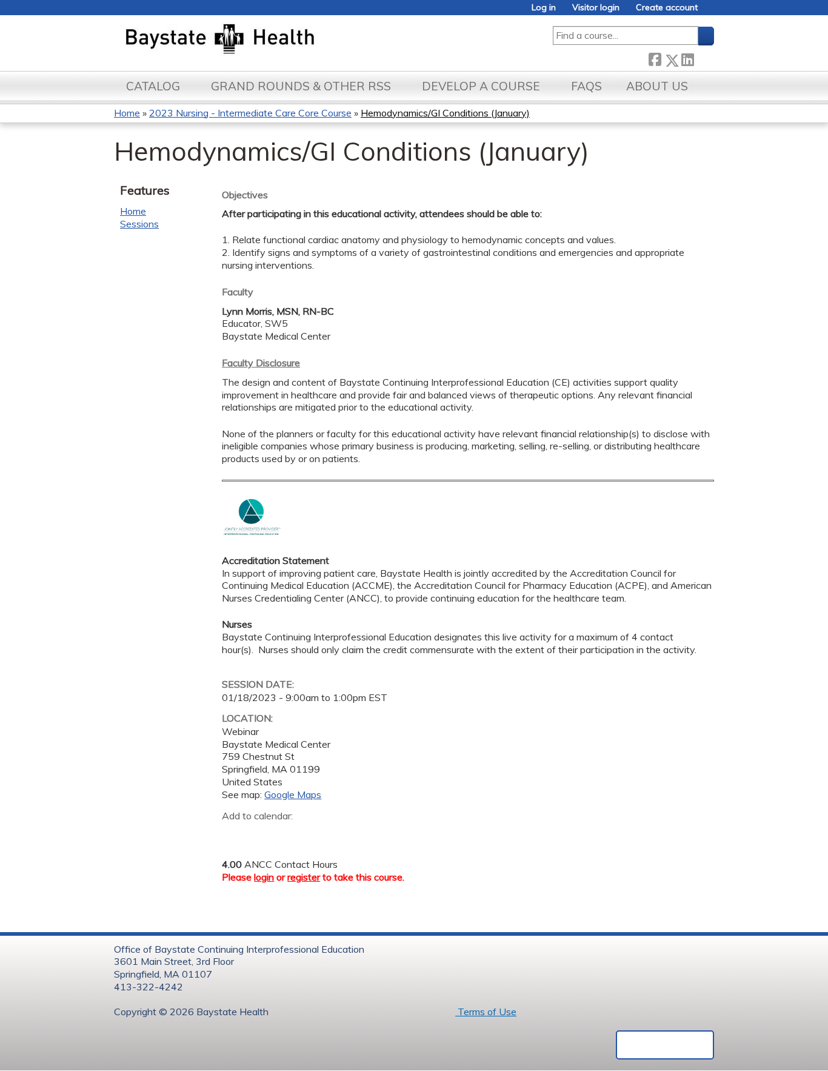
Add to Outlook (317, 834)
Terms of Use (485, 1012)
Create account (667, 7)
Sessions (139, 224)
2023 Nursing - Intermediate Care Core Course (250, 113)
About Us (657, 86)
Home (127, 113)
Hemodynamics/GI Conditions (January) (445, 113)
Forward (704, 58)
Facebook (655, 58)
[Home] (276, 40)
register (303, 877)
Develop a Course (481, 86)
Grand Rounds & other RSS (301, 86)
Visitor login (595, 7)
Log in (544, 7)
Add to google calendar (234, 834)
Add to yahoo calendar (261, 834)
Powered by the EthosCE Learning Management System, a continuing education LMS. (665, 1044)
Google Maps (292, 794)
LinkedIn (687, 58)
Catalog (153, 86)
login (264, 877)
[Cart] (710, 12)
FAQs (586, 86)
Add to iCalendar (288, 834)
